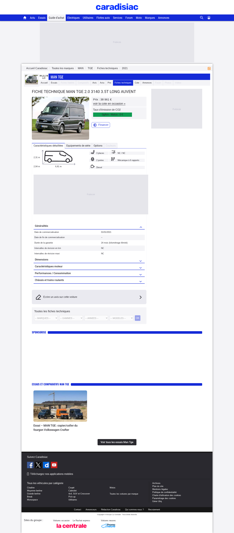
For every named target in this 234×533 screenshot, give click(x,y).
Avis (94, 83)
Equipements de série (78, 145)
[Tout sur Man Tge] (31, 83)
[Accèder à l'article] (60, 406)
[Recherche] (201, 17)
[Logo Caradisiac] (117, 13)
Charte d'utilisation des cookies (166, 495)
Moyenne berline (34, 490)
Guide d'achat (56, 17)
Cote (137, 83)
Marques (150, 17)
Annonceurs (91, 509)
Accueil (44, 83)
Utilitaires (88, 17)
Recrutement (154, 509)
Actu (32, 17)
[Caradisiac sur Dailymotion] (46, 465)
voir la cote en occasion (109, 103)
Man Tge (57, 77)
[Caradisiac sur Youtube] (54, 465)
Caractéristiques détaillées (48, 145)
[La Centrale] (71, 529)
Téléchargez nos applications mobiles (51, 474)
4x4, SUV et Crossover (79, 493)
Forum (129, 17)
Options (98, 145)
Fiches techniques (123, 83)
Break (29, 496)
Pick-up (71, 496)
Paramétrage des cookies (164, 498)
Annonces (163, 17)
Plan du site (157, 486)
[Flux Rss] (210, 68)
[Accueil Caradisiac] (24, 17)
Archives (156, 483)
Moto (139, 17)
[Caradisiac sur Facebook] (30, 465)
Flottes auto (103, 17)
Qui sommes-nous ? (134, 509)
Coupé (71, 487)
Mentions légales (160, 489)
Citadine (31, 487)
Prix (109, 83)
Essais (42, 17)
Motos (112, 487)
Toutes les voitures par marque (124, 494)
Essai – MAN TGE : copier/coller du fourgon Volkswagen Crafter (55, 427)
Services (117, 17)
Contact (77, 509)
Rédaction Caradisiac (111, 509)
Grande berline (33, 493)
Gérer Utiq (157, 501)
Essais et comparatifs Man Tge (50, 384)
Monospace (32, 500)
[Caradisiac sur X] (38, 465)
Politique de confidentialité (164, 492)
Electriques (73, 17)
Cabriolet (72, 490)
